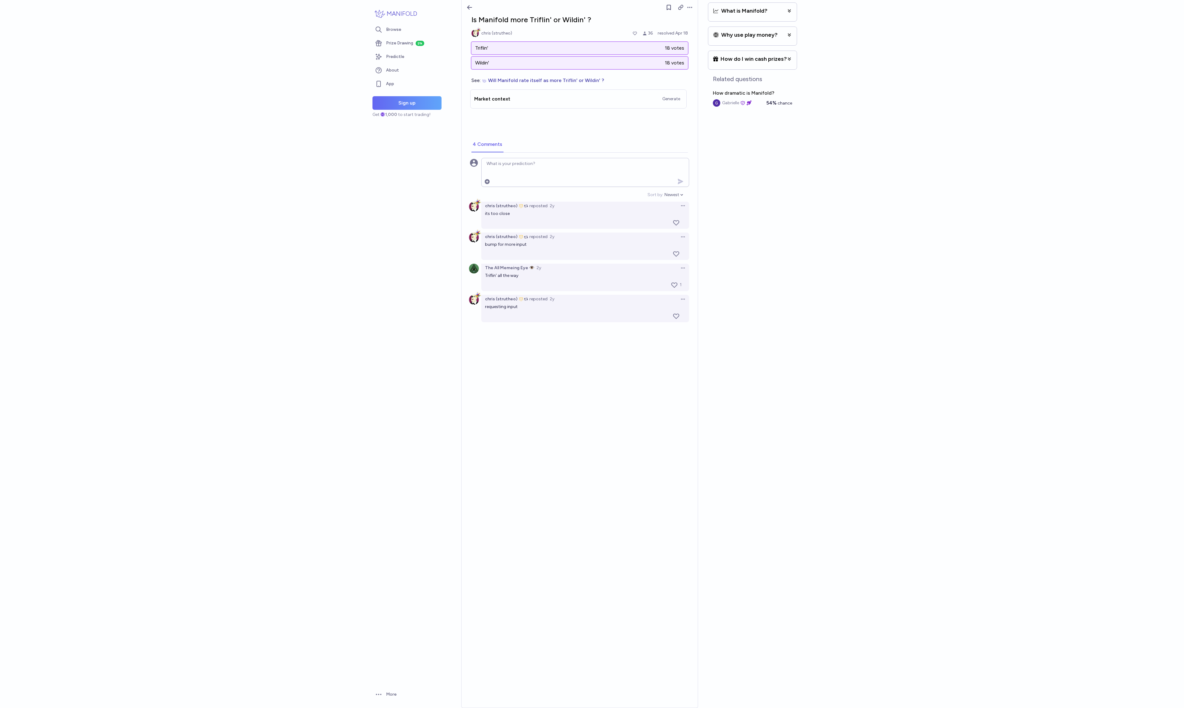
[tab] (487, 144)
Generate (671, 98)
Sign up (407, 103)
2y (552, 205)
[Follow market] (669, 7)
